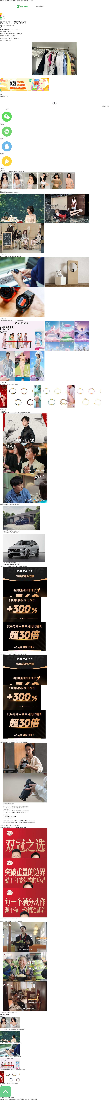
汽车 (29, 0)
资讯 (3, 0)
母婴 (18, 0)
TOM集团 (2, 1097)
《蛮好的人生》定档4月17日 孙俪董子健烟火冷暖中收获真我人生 (15, 412)
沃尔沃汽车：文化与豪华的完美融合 (11, 531)
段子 (40, 6)
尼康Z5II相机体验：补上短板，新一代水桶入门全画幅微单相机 (14, 742)
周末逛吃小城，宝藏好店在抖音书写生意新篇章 (11, 921)
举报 (1, 94)
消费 (27, 0)
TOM (4, 25)
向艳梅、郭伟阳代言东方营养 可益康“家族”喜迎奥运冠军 (13, 827)
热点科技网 (2, 825)
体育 (8, 0)
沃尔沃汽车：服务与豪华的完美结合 (11, 562)
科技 (32, 0)
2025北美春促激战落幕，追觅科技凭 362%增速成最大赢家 (13, 566)
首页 (1, 0)
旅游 (13, 0)
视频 (20, 0)
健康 (25, 0)
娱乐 (6, 0)
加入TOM (11, 1097)
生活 (15, 0)
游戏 (10, 0)
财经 (22, 0)
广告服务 (7, 1097)
